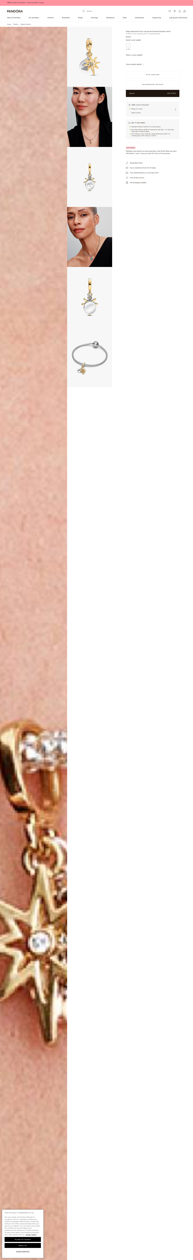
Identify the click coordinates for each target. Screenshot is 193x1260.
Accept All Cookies (23, 1239)
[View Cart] (184, 11)
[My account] (179, 11)
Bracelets (66, 18)
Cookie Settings (22, 1251)
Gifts (125, 18)
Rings (80, 18)
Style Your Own (152, 74)
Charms (50, 18)
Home (9, 24)
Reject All (23, 1245)
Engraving (156, 18)
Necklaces (110, 18)
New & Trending (13, 18)
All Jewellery (34, 18)
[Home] (15, 11)
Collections (139, 18)
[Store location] (174, 11)
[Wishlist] (169, 11)
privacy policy (31, 1235)
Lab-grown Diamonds (178, 18)
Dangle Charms (26, 24)
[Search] (84, 11)
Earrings (94, 18)
